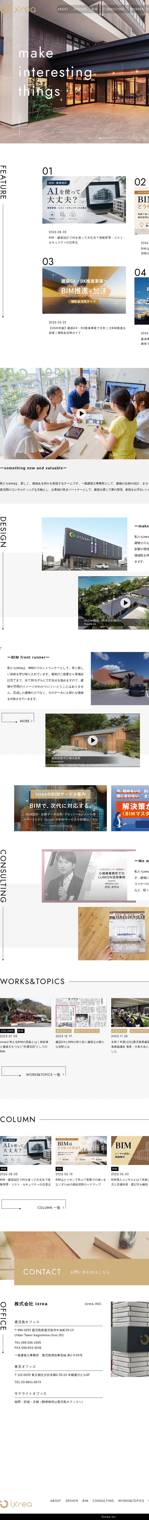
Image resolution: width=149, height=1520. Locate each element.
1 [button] (89, 138)
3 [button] (111, 138)
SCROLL (19, 121)
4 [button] (121, 138)
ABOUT (62, 9)
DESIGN (80, 9)
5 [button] (132, 138)
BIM (95, 9)
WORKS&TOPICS (131, 1500)
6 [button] (143, 138)
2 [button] (100, 138)
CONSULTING (113, 9)
